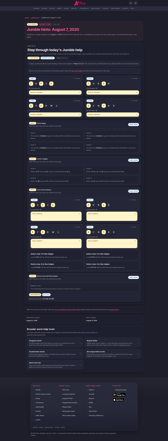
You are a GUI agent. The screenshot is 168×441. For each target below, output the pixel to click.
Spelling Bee (95, 8)
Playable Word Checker (68, 403)
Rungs (66, 8)
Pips (132, 8)
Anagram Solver (66, 398)
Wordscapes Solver (67, 411)
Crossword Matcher (67, 394)
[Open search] (131, 3)
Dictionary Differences (95, 415)
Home (27, 18)
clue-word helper (77, 71)
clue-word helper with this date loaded (67, 309)
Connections (84, 8)
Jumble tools (35, 18)
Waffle (59, 8)
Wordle (36, 8)
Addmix (74, 8)
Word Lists (64, 390)
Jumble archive (114, 309)
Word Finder (92, 411)
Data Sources (49, 427)
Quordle (44, 8)
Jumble (125, 8)
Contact (35, 427)
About (41, 427)
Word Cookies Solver (68, 415)
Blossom (52, 8)
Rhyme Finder (65, 407)
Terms (63, 427)
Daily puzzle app (119, 390)
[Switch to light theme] (136, 3)
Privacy (57, 427)
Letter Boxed (115, 8)
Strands (106, 8)
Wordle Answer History (42, 394)
